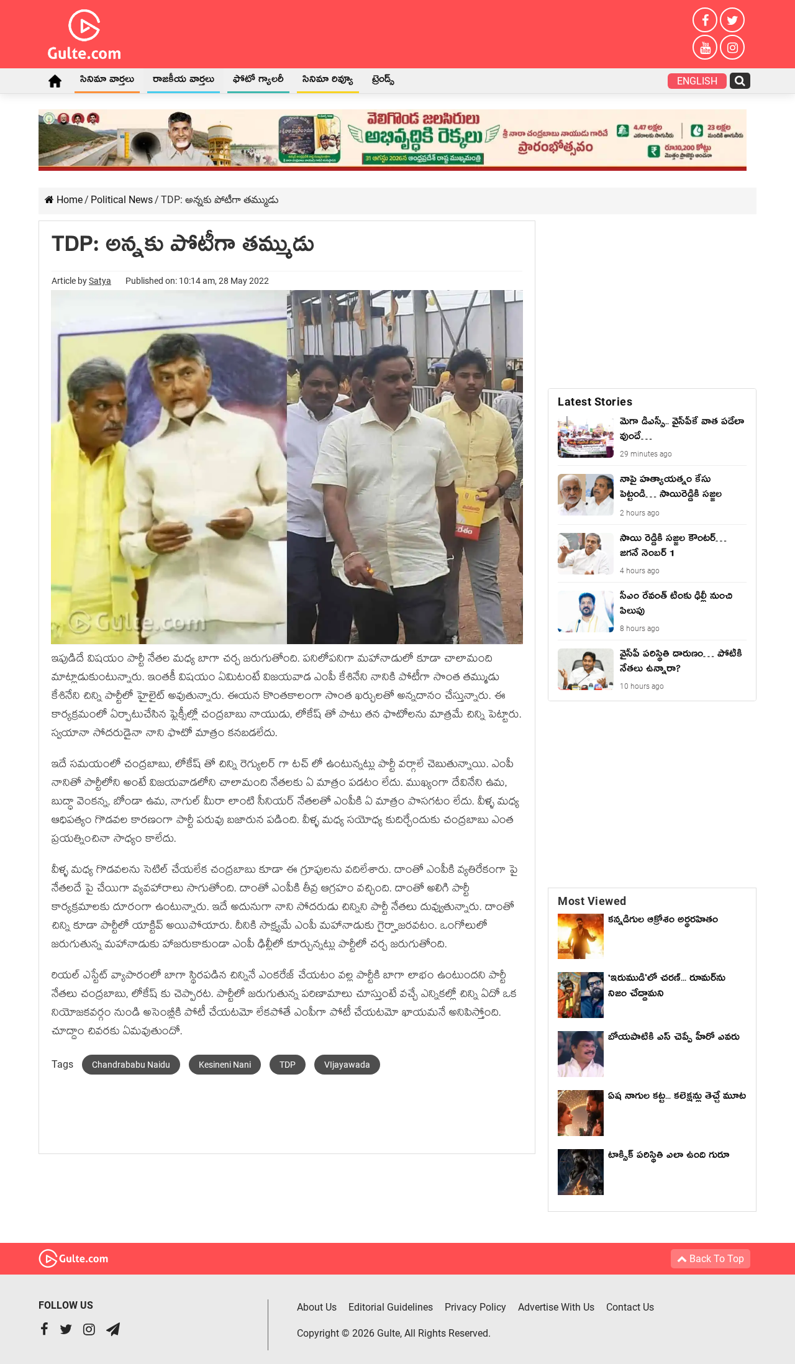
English (697, 81)
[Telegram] (113, 1331)
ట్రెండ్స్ (383, 81)
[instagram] (732, 47)
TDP (287, 1065)
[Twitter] (732, 19)
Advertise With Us (556, 1307)
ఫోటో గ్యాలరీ (258, 81)
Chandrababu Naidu (131, 1065)
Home (55, 80)
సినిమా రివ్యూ (327, 81)
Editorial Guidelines (390, 1307)
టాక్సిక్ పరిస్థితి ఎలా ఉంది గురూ (668, 1157)
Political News (122, 200)
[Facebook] (705, 19)
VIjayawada (347, 1065)
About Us (317, 1307)
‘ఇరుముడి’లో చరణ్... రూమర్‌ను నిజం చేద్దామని (666, 988)
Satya (100, 281)
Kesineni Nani (225, 1065)
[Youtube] (705, 47)
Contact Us (630, 1307)
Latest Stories (595, 401)
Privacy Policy (475, 1307)
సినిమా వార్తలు (107, 81)
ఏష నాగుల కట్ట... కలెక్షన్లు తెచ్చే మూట (677, 1098)
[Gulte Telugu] (84, 32)
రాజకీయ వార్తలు (183, 81)
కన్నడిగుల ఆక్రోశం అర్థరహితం (663, 921)
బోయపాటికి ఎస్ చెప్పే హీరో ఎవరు (674, 1039)
